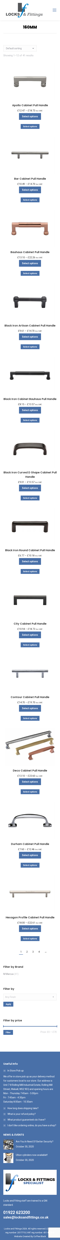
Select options (30, 116)
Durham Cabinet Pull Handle (30, 844)
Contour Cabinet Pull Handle (30, 697)
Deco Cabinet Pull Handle (30, 771)
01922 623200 (16, 1212)
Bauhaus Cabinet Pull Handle (30, 252)
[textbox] (30, 997)
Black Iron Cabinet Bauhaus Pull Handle (30, 399)
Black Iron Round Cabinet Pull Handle (30, 550)
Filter (8, 1032)
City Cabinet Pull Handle (30, 624)
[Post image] (8, 1145)
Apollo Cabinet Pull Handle (30, 105)
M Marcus (8, 974)
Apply (8, 1004)
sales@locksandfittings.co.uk (25, 1217)
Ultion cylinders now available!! (32, 1155)
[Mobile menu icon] (54, 10)
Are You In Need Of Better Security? (34, 1141)
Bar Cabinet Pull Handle (30, 179)
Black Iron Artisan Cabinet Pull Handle (30, 326)
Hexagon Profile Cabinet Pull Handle (30, 917)
